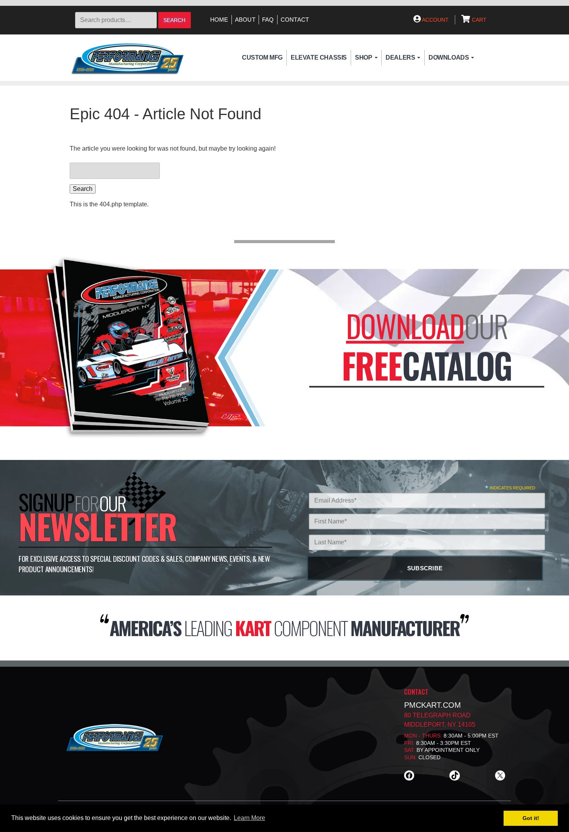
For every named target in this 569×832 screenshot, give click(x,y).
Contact (295, 20)
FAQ (268, 20)
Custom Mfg (262, 57)
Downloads (448, 57)
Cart (478, 20)
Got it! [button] (531, 818)
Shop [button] (363, 57)
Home (219, 20)
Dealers (400, 57)
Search (174, 20)
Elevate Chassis (319, 57)
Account (435, 20)
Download (405, 325)
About (245, 20)
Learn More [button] (249, 818)
